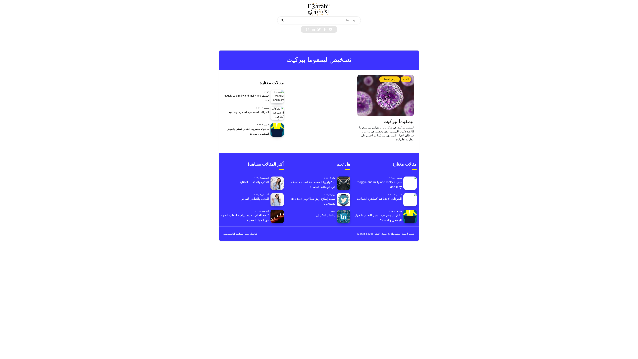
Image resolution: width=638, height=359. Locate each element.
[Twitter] (319, 29)
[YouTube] (330, 29)
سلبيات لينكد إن (325, 215)
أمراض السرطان (389, 79)
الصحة (406, 79)
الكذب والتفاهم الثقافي (255, 198)
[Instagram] (307, 29)
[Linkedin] (313, 29)
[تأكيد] (282, 20)
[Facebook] (324, 29)
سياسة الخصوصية (233, 233)
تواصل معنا (250, 233)
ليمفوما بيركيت (398, 121)
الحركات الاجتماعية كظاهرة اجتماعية (249, 112)
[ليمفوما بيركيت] (385, 95)
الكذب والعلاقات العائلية (254, 182)
